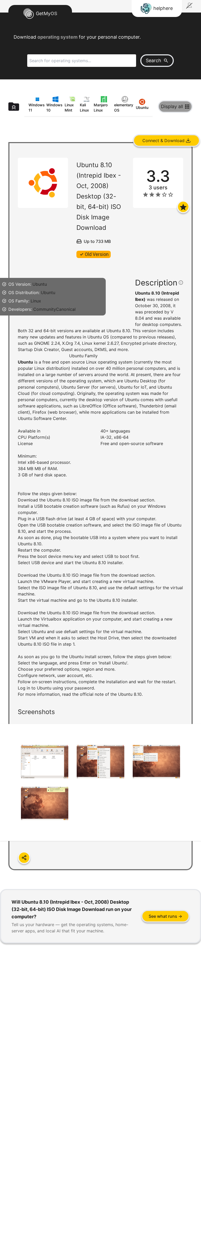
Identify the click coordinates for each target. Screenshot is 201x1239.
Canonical (66, 309)
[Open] (183, 207)
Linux (36, 300)
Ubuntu (39, 284)
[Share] (24, 857)
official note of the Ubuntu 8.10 (111, 694)
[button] (100, 511)
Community (44, 309)
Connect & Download (163, 140)
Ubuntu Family (83, 355)
